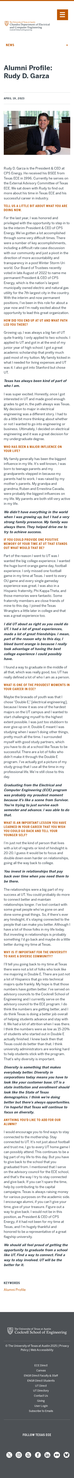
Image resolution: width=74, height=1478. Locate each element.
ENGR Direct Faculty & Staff (41, 1375)
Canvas (41, 1370)
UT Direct (41, 1385)
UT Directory (41, 1390)
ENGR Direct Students (41, 1380)
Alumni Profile (15, 1290)
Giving (41, 1400)
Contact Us (41, 1395)
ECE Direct (41, 1365)
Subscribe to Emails (41, 1411)
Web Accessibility (42, 1350)
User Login (41, 1405)
